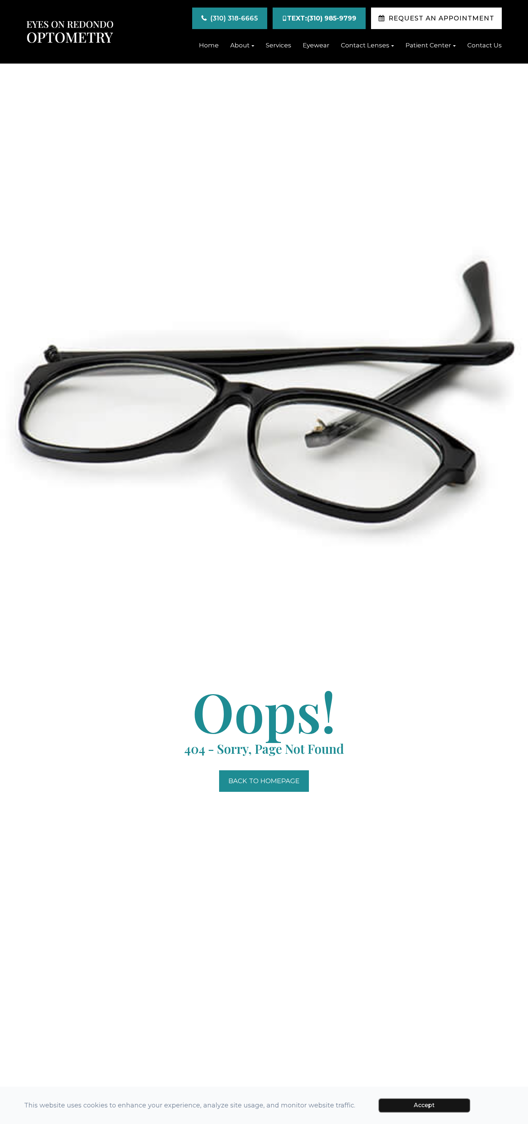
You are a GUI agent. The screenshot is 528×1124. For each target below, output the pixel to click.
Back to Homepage (264, 781)
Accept (424, 1105)
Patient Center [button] (428, 45)
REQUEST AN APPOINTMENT (441, 18)
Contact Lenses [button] (365, 45)
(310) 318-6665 (234, 18)
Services (278, 45)
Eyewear (316, 45)
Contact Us (484, 45)
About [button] (240, 45)
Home (209, 45)
